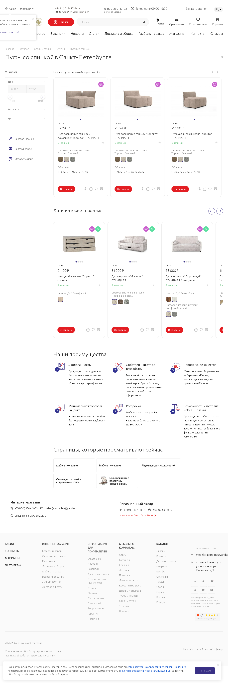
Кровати (161, 556)
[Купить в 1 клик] (91, 189)
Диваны (160, 550)
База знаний (94, 603)
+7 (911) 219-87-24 (66, 8)
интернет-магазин (112, 12)
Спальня (124, 564)
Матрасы (161, 566)
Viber (194, 589)
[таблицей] (222, 71)
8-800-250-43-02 (115, 8)
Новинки (124, 611)
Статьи (92, 587)
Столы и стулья (128, 600)
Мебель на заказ (51, 571)
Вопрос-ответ (96, 608)
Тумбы (160, 581)
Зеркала (124, 606)
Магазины (12, 558)
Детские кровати (166, 561)
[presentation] (211, 211)
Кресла (160, 596)
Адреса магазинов (98, 573)
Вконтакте (194, 581)
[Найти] (143, 22)
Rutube (211, 581)
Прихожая (125, 575)
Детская (124, 570)
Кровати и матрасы (130, 585)
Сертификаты (96, 598)
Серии (122, 554)
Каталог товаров (52, 550)
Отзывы (92, 592)
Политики (93, 618)
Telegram (203, 581)
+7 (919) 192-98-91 (135, 509)
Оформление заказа (54, 556)
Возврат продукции (53, 576)
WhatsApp (203, 589)
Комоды (161, 602)
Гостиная (124, 559)
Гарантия (93, 613)
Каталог (162, 543)
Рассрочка (48, 561)
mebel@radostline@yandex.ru (61, 508)
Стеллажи (162, 576)
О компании (94, 558)
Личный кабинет (51, 581)
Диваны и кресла (129, 580)
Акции (9, 543)
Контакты (12, 550)
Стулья (160, 591)
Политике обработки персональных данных (145, 670)
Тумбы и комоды (128, 595)
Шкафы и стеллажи (130, 590)
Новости (93, 563)
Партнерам (13, 565)
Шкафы (160, 571)
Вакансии (93, 568)
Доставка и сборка (53, 566)
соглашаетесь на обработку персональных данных (156, 666)
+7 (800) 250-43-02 (26, 508)
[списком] (217, 71)
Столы (160, 586)
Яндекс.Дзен (211, 589)
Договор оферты (52, 586)
